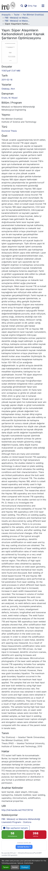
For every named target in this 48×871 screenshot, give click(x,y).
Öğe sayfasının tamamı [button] (16, 828)
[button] (8, 6)
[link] (24, 70)
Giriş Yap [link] (32, 5)
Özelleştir (25, 867)
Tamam (6, 867)
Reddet (15, 867)
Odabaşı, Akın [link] (8, 88)
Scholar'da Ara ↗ (24, 847)
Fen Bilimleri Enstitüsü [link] (33, 14)
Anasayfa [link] (6, 14)
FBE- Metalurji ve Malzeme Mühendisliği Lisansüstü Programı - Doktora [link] (17, 20)
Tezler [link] (17, 14)
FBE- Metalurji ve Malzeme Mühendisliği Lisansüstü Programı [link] (17, 17)
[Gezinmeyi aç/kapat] (42, 5)
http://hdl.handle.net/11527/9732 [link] (17, 810)
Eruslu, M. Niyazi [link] (10, 97)
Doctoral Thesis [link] (9, 131)
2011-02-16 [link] (7, 79)
